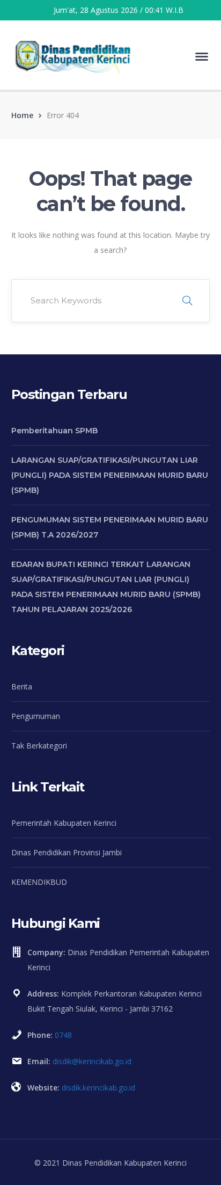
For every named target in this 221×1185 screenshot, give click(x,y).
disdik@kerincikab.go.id (92, 1061)
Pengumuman (35, 716)
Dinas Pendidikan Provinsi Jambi (66, 852)
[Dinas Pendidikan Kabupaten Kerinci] (73, 55)
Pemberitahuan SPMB (54, 430)
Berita (21, 686)
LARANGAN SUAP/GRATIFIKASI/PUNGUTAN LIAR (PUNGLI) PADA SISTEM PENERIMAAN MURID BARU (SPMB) (109, 475)
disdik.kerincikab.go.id (98, 1087)
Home (22, 115)
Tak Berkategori (39, 745)
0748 (63, 1035)
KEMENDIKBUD (39, 882)
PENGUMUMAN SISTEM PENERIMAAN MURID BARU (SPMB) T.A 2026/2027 (109, 527)
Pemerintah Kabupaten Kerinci (63, 823)
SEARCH (187, 301)
